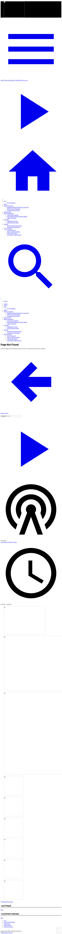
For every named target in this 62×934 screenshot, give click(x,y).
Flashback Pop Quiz (12, 221)
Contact (6, 224)
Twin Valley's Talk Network (14, 235)
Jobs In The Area (11, 218)
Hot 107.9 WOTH (11, 230)
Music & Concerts (8, 206)
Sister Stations (8, 228)
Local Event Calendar (12, 215)
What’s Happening (9, 213)
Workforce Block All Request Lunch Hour (18, 207)
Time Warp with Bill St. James (9, 542)
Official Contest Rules (13, 222)
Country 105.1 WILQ (12, 233)
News (5, 204)
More (2, 910)
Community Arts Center (13, 210)
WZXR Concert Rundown (13, 209)
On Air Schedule (11, 202)
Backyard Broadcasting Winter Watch (17, 216)
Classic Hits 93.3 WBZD (13, 231)
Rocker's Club (7, 212)
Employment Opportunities (14, 225)
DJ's (5, 201)
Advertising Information (13, 227)
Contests (6, 219)
